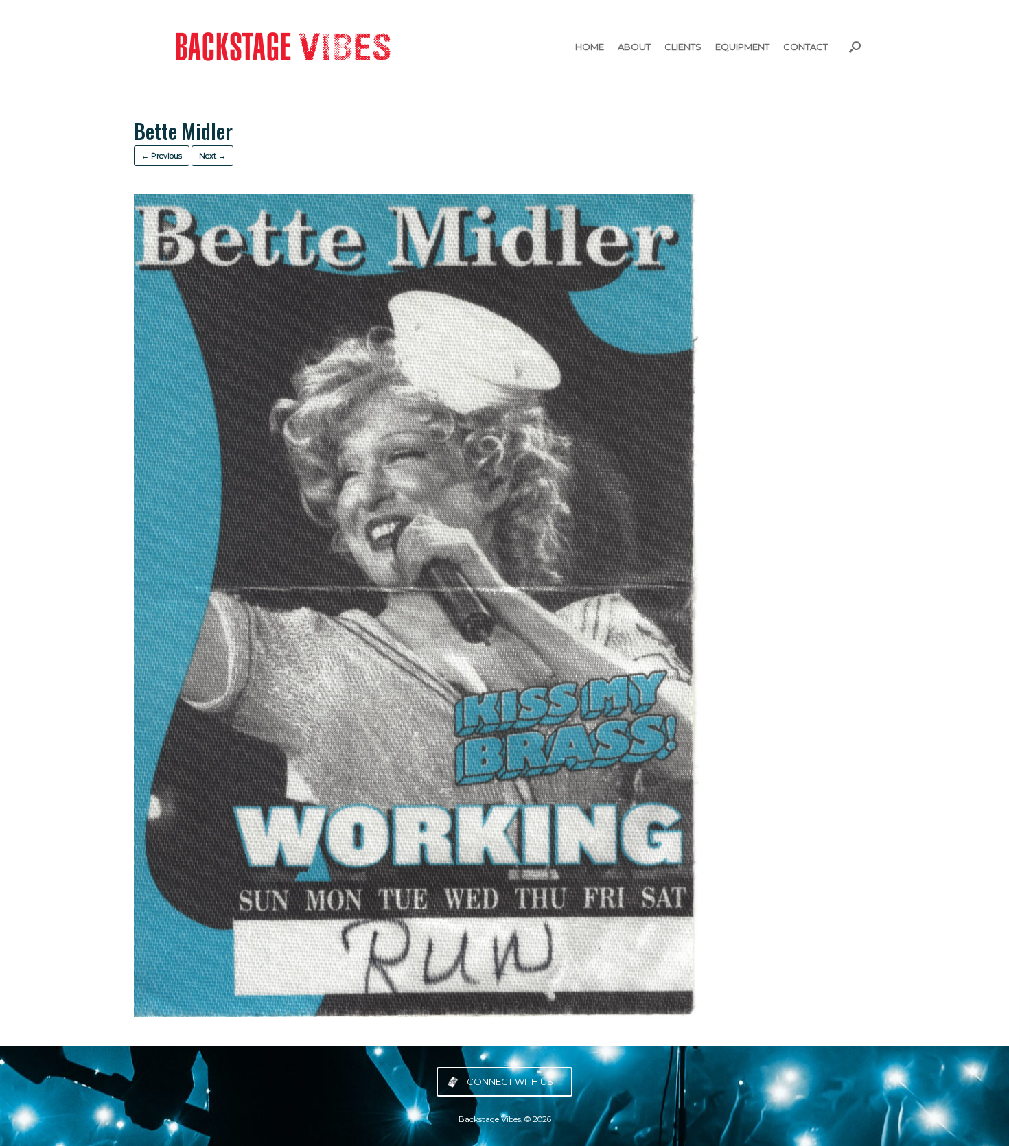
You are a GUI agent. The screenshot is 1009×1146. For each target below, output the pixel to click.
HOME (589, 46)
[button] (855, 46)
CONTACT (805, 46)
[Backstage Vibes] (278, 46)
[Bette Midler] (416, 1013)
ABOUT (634, 46)
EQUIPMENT (742, 46)
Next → (212, 156)
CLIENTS (682, 46)
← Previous (161, 156)
